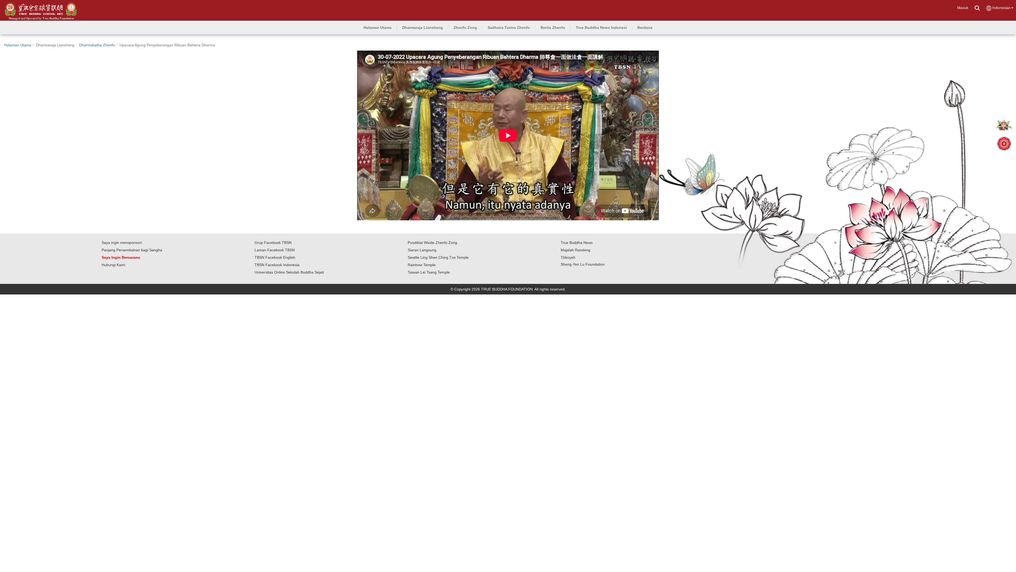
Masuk (962, 8)
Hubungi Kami (113, 265)
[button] (422, 27)
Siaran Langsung (422, 250)
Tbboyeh (568, 257)
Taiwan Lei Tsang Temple (429, 272)
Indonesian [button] (1001, 8)
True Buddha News (577, 242)
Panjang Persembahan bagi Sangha (132, 250)
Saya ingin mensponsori (122, 242)
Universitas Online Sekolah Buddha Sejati (289, 272)
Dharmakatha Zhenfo (97, 45)
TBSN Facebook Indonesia (277, 265)
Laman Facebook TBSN (275, 250)
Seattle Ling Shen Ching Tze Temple (438, 257)
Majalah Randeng (575, 250)
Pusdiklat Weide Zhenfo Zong (432, 242)
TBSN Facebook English (275, 257)
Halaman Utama (17, 45)
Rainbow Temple (422, 265)
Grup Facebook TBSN (273, 242)
